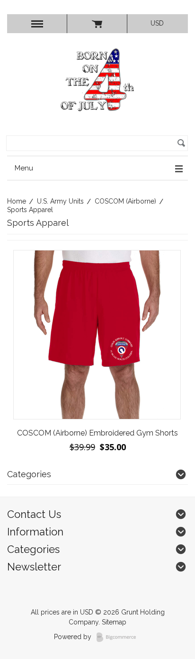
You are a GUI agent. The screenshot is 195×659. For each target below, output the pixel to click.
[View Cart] (97, 23)
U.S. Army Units (60, 201)
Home (16, 201)
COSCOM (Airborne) (125, 201)
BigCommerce (119, 637)
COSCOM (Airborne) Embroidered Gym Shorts (97, 432)
